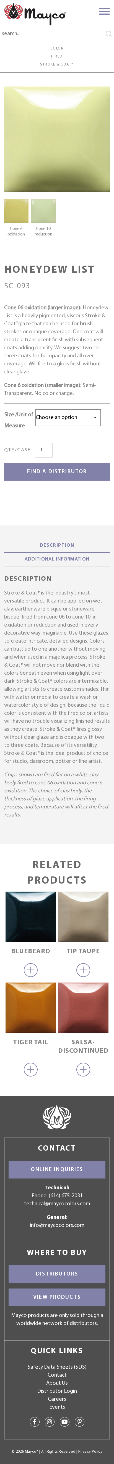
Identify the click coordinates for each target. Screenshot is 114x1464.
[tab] (57, 546)
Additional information (57, 559)
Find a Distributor (57, 472)
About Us (57, 1383)
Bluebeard (30, 951)
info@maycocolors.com (57, 1225)
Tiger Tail (30, 1042)
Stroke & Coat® (57, 64)
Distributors (57, 1274)
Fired (57, 56)
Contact (57, 1375)
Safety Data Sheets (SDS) (57, 1367)
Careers (57, 1399)
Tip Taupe (83, 951)
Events (57, 1407)
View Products (57, 1297)
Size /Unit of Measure (18, 420)
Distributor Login (57, 1391)
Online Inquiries (57, 1169)
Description (57, 545)
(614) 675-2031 (66, 1196)
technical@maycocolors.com (57, 1204)
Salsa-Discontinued (83, 1046)
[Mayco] (35, 14)
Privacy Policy (90, 1452)
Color (57, 48)
